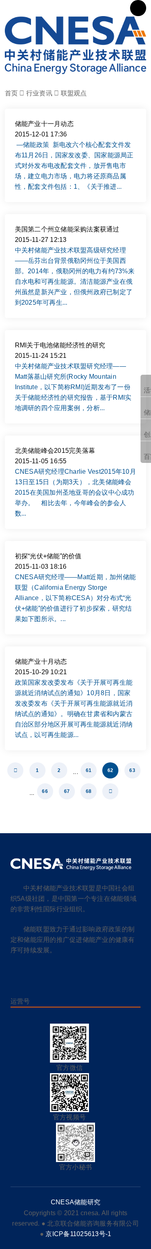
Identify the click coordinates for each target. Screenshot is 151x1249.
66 (45, 791)
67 (67, 791)
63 (132, 770)
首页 (11, 93)
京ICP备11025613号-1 (78, 1233)
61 (89, 770)
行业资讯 (39, 93)
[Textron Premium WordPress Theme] (76, 45)
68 (89, 791)
